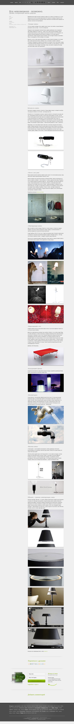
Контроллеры (45, 709)
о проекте (62, 2)
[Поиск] (32, 2)
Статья (49, 707)
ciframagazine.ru (27, 718)
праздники (16, 709)
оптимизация (52, 711)
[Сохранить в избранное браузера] (44, 664)
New (22, 713)
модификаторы (28, 711)
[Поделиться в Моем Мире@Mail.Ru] (36, 664)
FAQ (57, 2)
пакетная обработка (32, 709)
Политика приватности (32, 719)
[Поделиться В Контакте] (42, 664)
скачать (47, 711)
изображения (21, 707)
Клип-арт (62, 709)
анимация (51, 709)
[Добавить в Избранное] (38, 2)
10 (9, 19)
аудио (26, 707)
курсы (49, 2)
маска (38, 709)
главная (11, 2)
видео (26, 709)
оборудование (30, 707)
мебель (57, 711)
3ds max (55, 708)
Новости (44, 708)
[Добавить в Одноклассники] (39, 664)
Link (15, 27)
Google (17, 711)
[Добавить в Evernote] (30, 664)
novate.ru (46, 651)
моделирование (17, 706)
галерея (53, 2)
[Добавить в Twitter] (41, 664)
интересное (12, 22)
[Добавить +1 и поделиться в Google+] (34, 664)
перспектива (55, 709)
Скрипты (11, 709)
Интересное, (11, 24)
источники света (15, 707)
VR (33, 707)
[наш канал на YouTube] (42, 2)
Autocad (40, 706)
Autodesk (60, 707)
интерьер (14, 711)
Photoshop (22, 711)
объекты (10, 711)
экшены (60, 711)
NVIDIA (61, 706)
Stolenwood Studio (40, 192)
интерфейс (38, 707)
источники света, (23, 24)
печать (10, 707)
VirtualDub (22, 709)
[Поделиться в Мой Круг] (37, 664)
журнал (16, 2)
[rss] (36, 2)
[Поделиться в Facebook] (32, 664)
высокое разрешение (35, 711)
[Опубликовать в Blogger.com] (29, 664)
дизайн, (15, 24)
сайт (40, 709)
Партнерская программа (41, 719)
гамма (19, 709)
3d (24, 713)
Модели (11, 706)
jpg (42, 709)
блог (20, 2)
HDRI (41, 711)
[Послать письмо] (40, 2)
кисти (59, 709)
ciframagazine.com (35, 718)
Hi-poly (44, 711)
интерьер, (18, 24)
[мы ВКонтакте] (44, 2)
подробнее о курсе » (33, 684)
